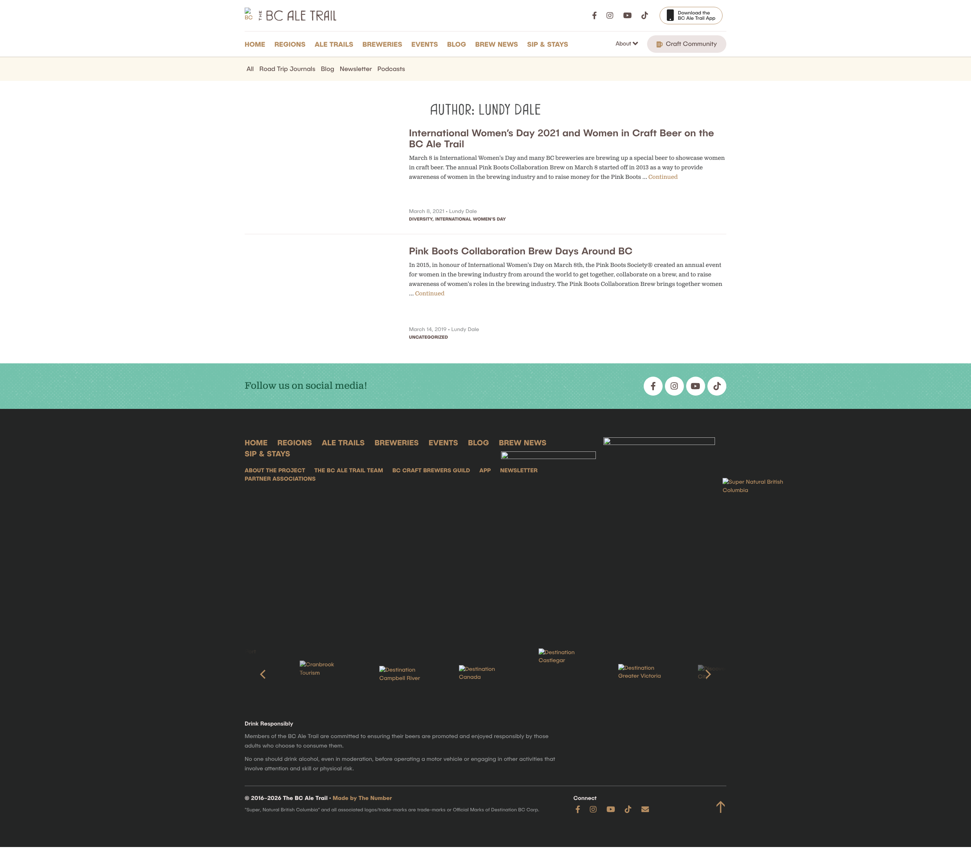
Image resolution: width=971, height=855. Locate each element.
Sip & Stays (547, 44)
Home (255, 44)
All (250, 69)
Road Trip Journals (287, 69)
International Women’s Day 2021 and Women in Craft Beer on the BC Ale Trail (561, 138)
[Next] (707, 674)
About (624, 43)
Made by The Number (362, 798)
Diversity (420, 219)
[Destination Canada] (485, 674)
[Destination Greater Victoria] (644, 674)
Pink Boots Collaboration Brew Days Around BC (520, 251)
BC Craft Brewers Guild (431, 470)
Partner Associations (280, 478)
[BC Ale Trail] (548, 531)
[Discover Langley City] (724, 674)
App (485, 470)
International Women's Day (470, 219)
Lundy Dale (463, 211)
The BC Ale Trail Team (348, 470)
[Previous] (263, 674)
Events (425, 44)
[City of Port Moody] (246, 674)
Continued (663, 177)
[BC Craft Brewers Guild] (659, 531)
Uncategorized (428, 337)
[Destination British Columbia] (760, 531)
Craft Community (690, 43)
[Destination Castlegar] (565, 674)
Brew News (496, 44)
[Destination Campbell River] (405, 674)
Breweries (382, 44)
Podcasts (391, 69)
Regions (289, 44)
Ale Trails (334, 44)
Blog (456, 44)
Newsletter (356, 69)
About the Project (275, 470)
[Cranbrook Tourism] (326, 674)
